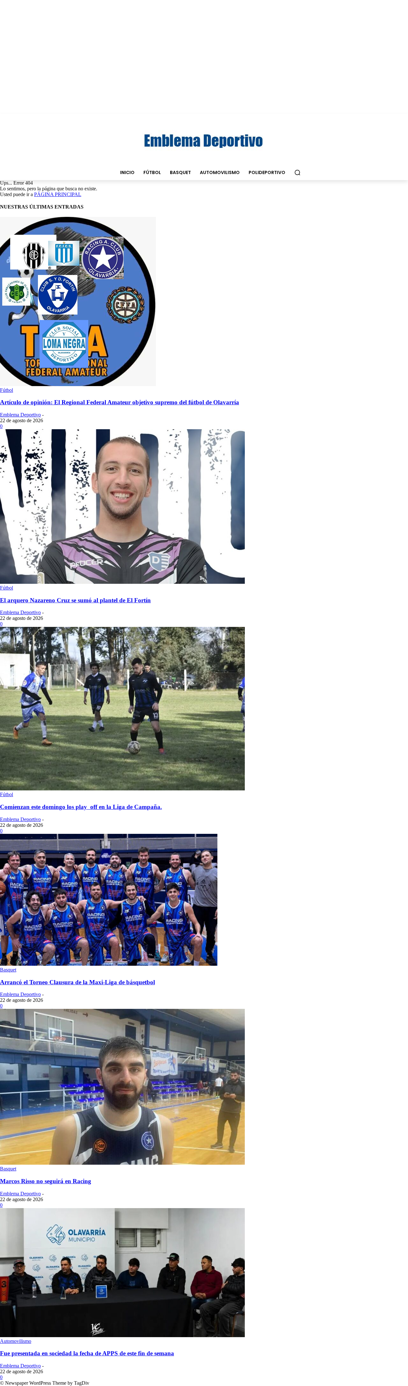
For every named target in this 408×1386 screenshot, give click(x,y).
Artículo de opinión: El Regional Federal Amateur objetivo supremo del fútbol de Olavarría (119, 402)
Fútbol (6, 390)
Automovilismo (15, 1341)
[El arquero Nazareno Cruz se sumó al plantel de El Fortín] (122, 582)
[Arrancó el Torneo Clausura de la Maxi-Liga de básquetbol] (108, 964)
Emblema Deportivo (20, 414)
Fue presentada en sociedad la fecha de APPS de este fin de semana (87, 1353)
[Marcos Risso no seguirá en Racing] (122, 1163)
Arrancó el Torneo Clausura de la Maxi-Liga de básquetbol (77, 982)
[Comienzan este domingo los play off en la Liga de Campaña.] (122, 788)
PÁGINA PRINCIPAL (57, 194)
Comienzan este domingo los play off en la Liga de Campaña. (81, 806)
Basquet (8, 969)
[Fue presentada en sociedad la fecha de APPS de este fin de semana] (122, 1335)
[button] (297, 172)
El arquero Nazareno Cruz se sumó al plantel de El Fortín (75, 600)
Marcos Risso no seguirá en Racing (45, 1181)
